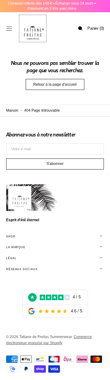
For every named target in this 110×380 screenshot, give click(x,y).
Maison (12, 110)
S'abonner (55, 164)
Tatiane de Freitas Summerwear (45, 337)
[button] (9, 28)
